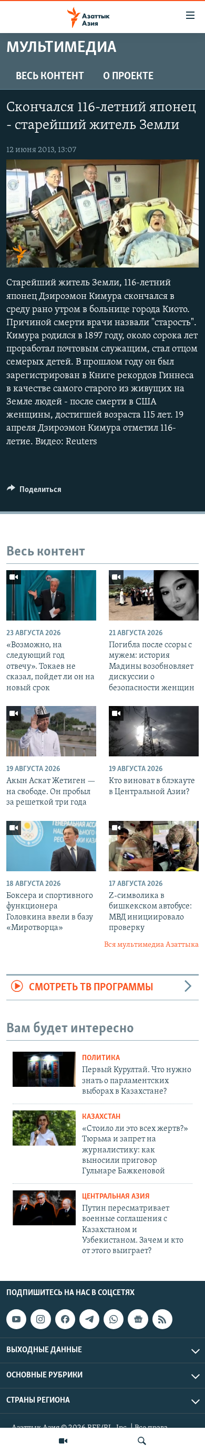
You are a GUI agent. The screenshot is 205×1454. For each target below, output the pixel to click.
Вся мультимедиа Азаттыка (151, 945)
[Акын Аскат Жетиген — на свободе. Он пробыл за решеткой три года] (51, 731)
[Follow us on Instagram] (40, 1319)
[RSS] (162, 1319)
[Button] (34, 492)
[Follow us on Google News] (138, 1319)
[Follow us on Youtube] (16, 1319)
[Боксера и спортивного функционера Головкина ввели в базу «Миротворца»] (51, 846)
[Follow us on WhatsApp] (114, 1319)
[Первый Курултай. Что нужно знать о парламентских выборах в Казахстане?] (44, 1069)
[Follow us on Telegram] (89, 1319)
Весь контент (50, 76)
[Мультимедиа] (63, 1441)
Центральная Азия (116, 1197)
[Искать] (142, 1441)
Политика (101, 1058)
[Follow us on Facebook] (65, 1319)
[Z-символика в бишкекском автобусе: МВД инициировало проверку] (154, 846)
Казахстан (101, 1117)
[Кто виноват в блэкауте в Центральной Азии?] (154, 731)
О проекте (128, 76)
